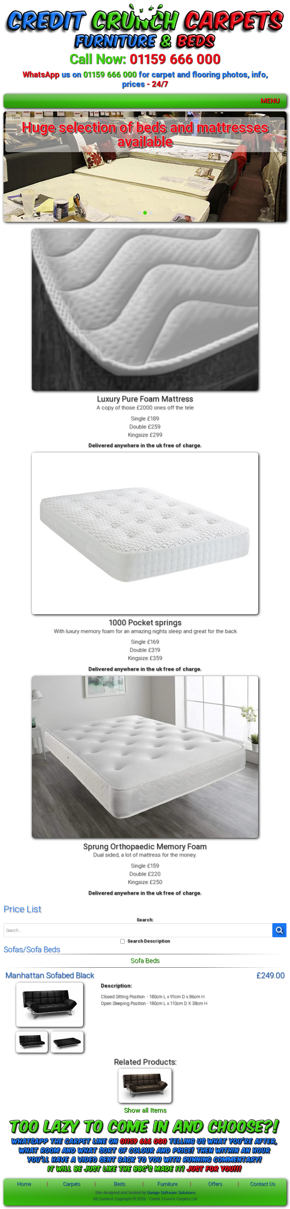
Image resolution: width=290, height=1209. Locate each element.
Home (24, 1184)
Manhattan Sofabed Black (49, 975)
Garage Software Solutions (171, 1192)
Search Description (148, 941)
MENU (270, 101)
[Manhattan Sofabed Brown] (145, 1103)
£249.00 (270, 975)
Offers (215, 1184)
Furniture (167, 1184)
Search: (145, 919)
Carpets (71, 1184)
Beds (119, 1184)
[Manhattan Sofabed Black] (49, 1027)
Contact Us (262, 1184)
